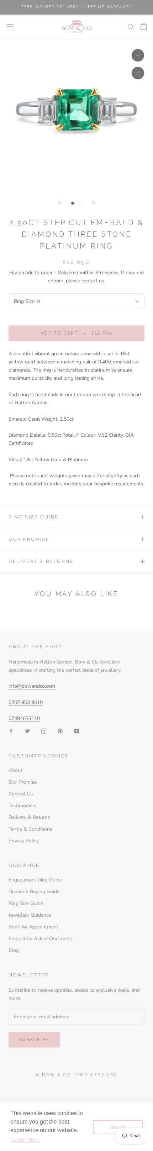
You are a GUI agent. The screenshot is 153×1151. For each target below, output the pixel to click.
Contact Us (21, 793)
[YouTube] (76, 731)
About (15, 770)
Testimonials (22, 805)
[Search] (131, 26)
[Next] (94, 202)
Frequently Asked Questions (40, 938)
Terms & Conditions (30, 829)
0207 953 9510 (26, 702)
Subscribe (34, 1039)
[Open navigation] (10, 26)
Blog (14, 950)
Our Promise (29, 539)
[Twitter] (27, 731)
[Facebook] (11, 731)
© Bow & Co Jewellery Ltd (76, 1074)
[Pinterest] (60, 731)
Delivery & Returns (41, 561)
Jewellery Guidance (30, 915)
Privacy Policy (24, 840)
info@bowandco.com (32, 686)
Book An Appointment (33, 926)
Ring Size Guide (34, 516)
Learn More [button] (25, 1140)
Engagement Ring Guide (35, 879)
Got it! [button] (118, 1127)
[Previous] (59, 202)
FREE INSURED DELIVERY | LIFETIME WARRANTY (76, 7)
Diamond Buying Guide (34, 891)
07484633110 (24, 718)
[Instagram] (43, 731)
